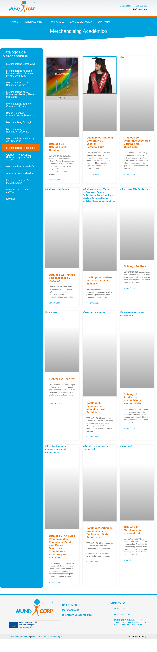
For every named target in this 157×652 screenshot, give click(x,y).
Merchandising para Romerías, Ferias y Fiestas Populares (21, 94)
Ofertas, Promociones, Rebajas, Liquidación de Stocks (19, 157)
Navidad (10, 199)
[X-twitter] (128, 22)
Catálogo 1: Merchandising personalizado (133, 530)
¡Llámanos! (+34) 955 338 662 (133, 6)
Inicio (14, 22)
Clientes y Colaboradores (77, 614)
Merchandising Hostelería (20, 166)
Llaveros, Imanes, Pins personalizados (18, 181)
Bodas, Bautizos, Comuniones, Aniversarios (20, 114)
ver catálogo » (55, 180)
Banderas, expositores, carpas (18, 190)
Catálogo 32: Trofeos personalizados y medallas (62, 277)
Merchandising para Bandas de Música (17, 83)
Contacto (104, 22)
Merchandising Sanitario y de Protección (20, 139)
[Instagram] (133, 22)
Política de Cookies (40, 637)
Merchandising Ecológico (19, 122)
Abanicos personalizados (19, 173)
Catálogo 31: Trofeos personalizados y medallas (99, 280)
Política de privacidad (20, 637)
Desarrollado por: (136, 637)
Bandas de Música (81, 22)
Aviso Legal (56, 637)
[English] (146, 20)
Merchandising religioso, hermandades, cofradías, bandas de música (20, 73)
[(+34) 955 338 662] (111, 608)
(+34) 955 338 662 (121, 609)
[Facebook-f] (123, 22)
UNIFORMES (69, 605)
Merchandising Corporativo (20, 64)
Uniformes (57, 22)
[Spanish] (146, 23)
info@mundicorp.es (122, 614)
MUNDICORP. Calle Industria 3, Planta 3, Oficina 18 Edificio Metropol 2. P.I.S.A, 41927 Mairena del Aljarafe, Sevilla (130, 622)
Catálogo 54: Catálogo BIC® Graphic (58, 146)
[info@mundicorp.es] (111, 613)
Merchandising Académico (20, 147)
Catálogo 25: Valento (62, 378)
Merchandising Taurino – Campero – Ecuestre (19, 104)
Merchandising (33, 22)
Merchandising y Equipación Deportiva (17, 130)
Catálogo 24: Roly (135, 266)
